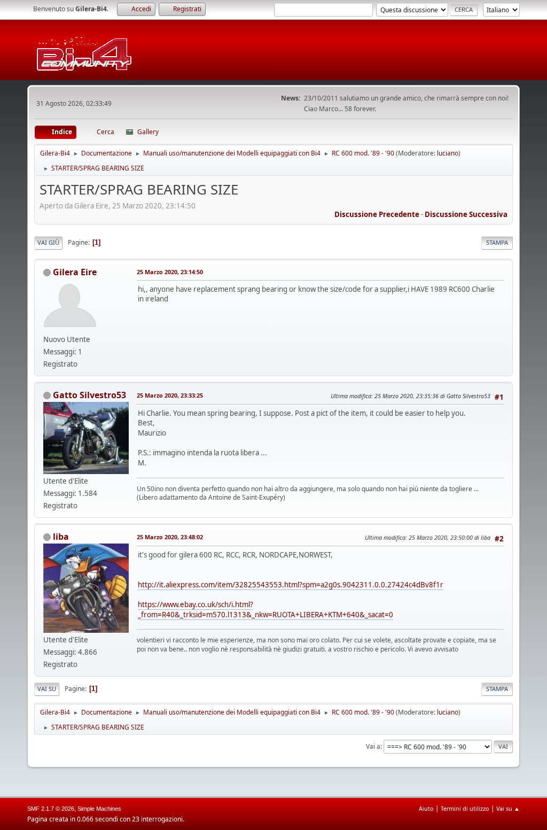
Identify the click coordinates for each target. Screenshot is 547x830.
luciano (447, 153)
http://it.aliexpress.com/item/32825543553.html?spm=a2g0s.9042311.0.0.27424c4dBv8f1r (290, 584)
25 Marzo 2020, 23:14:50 (170, 272)
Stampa (497, 242)
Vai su (46, 689)
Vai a (373, 746)
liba (61, 536)
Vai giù (48, 242)
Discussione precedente (376, 214)
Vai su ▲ (508, 808)
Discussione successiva (466, 214)
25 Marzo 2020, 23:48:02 (170, 537)
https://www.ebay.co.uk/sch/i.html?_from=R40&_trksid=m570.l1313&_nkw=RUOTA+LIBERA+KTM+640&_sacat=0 (265, 609)
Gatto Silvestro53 (89, 395)
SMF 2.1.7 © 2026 (50, 808)
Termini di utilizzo (465, 808)
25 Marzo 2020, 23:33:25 (170, 395)
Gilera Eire (75, 272)
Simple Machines (99, 808)
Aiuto (426, 808)
